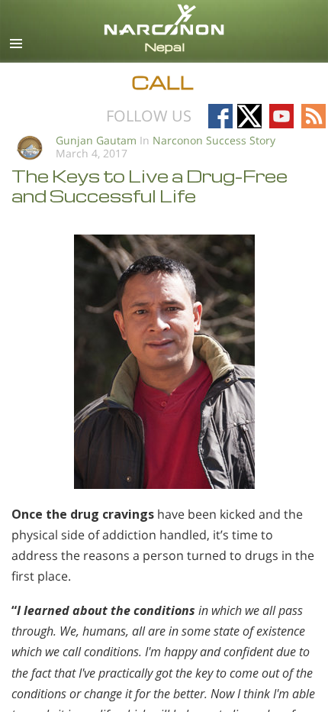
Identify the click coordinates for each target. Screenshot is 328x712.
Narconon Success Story (214, 140)
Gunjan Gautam (96, 140)
